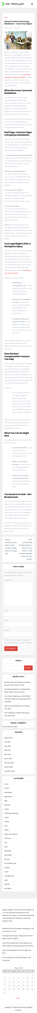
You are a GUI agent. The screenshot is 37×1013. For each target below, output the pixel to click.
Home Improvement (10, 834)
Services (7, 859)
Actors (6, 784)
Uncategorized (9, 876)
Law (5, 842)
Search (18, 660)
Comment (8, 580)
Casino (6, 809)
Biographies (8, 796)
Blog (5, 17)
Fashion (6, 822)
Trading (6, 867)
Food (5, 826)
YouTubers (7, 888)
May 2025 (7, 750)
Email (6, 620)
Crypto (6, 817)
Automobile (8, 792)
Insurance (7, 838)
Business (7, 805)
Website (7, 630)
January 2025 (8, 767)
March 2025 (8, 758)
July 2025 (7, 742)
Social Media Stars (10, 863)
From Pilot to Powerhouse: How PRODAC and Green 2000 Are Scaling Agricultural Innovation (17, 699)
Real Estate (8, 855)
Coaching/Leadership (11, 813)
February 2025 (9, 763)
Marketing (7, 851)
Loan (5, 847)
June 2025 (7, 746)
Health (6, 830)
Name (6, 610)
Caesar (18, 28)
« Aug (18, 998)
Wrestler (7, 884)
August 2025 (8, 738)
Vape (6, 880)
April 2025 (7, 754)
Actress (6, 788)
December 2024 (9, 771)
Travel (6, 872)
